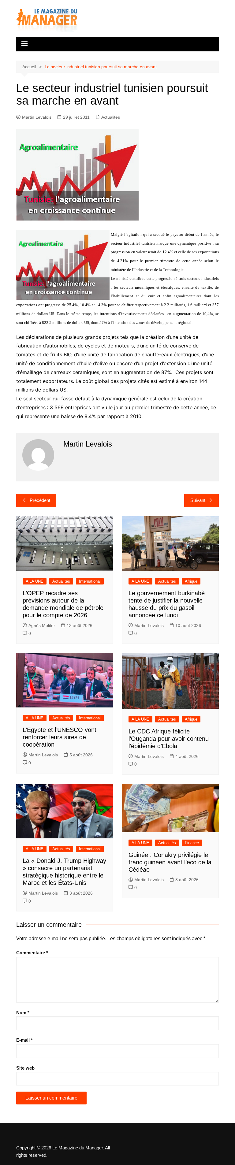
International (90, 581)
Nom (22, 1012)
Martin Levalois (36, 117)
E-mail (24, 1040)
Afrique (191, 581)
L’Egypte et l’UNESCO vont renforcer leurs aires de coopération (59, 737)
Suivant (197, 500)
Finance (192, 842)
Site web (25, 1067)
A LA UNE (34, 581)
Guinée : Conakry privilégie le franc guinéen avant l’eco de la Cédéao (170, 862)
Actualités (110, 117)
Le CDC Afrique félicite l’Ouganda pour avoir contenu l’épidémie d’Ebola (169, 738)
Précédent (40, 500)
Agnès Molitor (41, 625)
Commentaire (32, 952)
